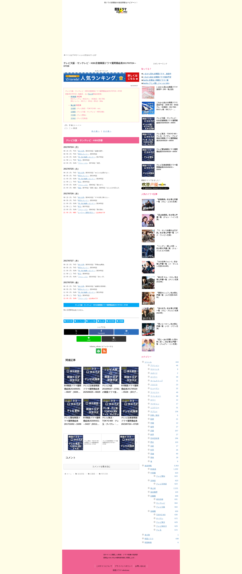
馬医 (79, 188)
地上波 (90, 94)
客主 (79, 160)
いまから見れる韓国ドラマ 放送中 (157, 74)
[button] (114, 339)
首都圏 (73, 108)
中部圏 (73, 115)
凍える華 (81, 151)
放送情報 (112, 321)
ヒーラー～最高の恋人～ (86, 212)
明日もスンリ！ (83, 154)
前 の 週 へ (96, 131)
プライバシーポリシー (123, 566)
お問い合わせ (140, 566)
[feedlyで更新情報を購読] (98, 350)
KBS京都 (69, 321)
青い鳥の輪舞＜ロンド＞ (86, 157)
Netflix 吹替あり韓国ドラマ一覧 (156, 80)
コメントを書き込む (101, 466)
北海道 (73, 118)
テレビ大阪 (92, 321)
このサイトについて (104, 566)
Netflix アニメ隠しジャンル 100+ (156, 83)
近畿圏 (73, 112)
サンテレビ (80, 321)
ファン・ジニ (82, 163)
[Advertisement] (121, 34)
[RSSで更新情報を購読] (104, 350)
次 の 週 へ (107, 131)
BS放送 (73, 97)
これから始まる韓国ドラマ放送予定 (157, 77)
